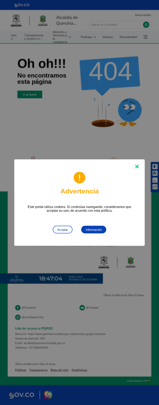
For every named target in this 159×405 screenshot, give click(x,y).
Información (94, 229)
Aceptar (62, 229)
